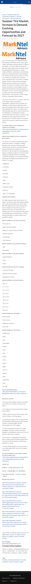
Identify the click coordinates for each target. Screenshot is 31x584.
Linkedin (5, 476)
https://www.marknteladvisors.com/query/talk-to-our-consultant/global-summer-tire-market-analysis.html (15, 459)
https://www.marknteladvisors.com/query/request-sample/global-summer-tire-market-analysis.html (15, 131)
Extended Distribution (13, 14)
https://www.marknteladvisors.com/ (11, 543)
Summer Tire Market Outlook (17, 534)
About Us (4, 581)
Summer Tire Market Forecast (13, 532)
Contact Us (13, 581)
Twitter (24, 474)
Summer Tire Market (10, 62)
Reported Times (17, 575)
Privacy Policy (6, 578)
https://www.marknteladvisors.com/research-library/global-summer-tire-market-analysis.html (14, 392)
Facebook (18, 474)
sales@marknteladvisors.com (15, 467)
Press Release (6, 18)
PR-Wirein (18, 16)
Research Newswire (15, 18)
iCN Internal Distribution (8, 16)
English (4, 14)
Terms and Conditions (19, 578)
